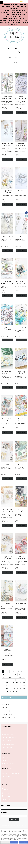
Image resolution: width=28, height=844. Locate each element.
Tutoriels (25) (6, 711)
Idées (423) (5, 704)
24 (23, 677)
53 (3, 691)
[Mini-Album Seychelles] (7, 358)
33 (7, 683)
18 (3, 677)
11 (6, 674)
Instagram (7, 793)
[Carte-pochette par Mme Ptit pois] (21, 83)
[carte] (21, 178)
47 (7, 688)
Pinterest (6, 796)
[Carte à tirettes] (7, 314)
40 (7, 685)
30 (20, 680)
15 (19, 674)
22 (16, 677)
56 (14, 691)
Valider (14, 819)
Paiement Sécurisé (8, 744)
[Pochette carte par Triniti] (21, 130)
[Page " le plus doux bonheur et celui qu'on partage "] (7, 543)
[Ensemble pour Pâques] (7, 496)
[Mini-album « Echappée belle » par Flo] (21, 358)
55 (10, 691)
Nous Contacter (7, 747)
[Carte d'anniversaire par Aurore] (21, 405)
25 (3, 680)
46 (3, 688)
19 (6, 677)
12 (9, 674)
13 (12, 674)
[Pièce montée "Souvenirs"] (21, 496)
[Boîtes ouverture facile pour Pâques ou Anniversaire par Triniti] (21, 543)
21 (13, 677)
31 (24, 680)
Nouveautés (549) (8, 701)
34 (10, 683)
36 (17, 683)
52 (24, 688)
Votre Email (5, 805)
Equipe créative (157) (9, 717)
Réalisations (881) (8, 707)
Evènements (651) (7, 714)
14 (16, 674)
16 (22, 674)
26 (7, 680)
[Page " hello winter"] (7, 130)
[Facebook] (26, 212)
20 (10, 677)
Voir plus (8, 112)
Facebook (6, 789)
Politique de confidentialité (13, 839)
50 (17, 688)
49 (14, 688)
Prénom (4, 812)
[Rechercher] (19, 52)
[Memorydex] (21, 314)
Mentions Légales (7, 734)
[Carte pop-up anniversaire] (7, 405)
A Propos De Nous (8, 741)
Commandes (6, 776)
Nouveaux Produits (8, 760)
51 (20, 688)
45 (24, 685)
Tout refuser (14, 842)
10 (3, 674)
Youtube (6, 800)
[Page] (21, 223)
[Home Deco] (7, 223)
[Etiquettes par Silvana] (7, 83)
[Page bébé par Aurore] (7, 178)
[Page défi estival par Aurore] (21, 268)
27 (10, 680)
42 (14, 685)
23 (20, 677)
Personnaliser (5, 842)
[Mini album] (21, 590)
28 (14, 680)
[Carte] (21, 451)
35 (14, 683)
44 (20, 685)
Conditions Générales (9, 737)
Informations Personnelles (11, 773)
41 (10, 685)
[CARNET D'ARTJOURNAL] (7, 268)
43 (17, 685)
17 (25, 674)
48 (10, 688)
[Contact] (26, 219)
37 (20, 683)
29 (17, 680)
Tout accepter (23, 842)
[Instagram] (26, 216)
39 (3, 685)
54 (7, 691)
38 (24, 683)
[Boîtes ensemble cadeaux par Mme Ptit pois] (7, 636)
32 (3, 683)
